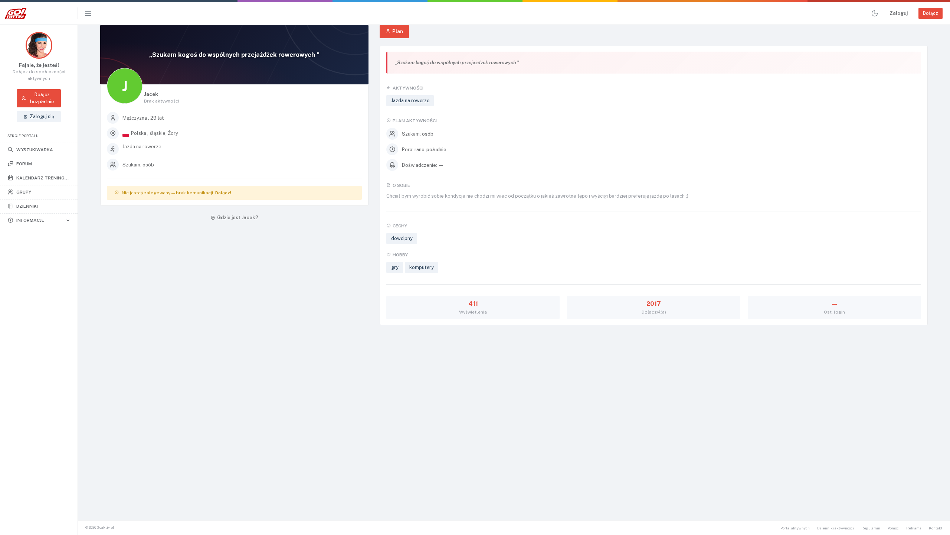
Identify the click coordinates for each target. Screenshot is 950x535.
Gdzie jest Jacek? (237, 217)
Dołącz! (223, 192)
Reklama (913, 528)
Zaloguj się (42, 116)
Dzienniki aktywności (835, 528)
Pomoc (893, 528)
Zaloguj (899, 13)
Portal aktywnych (795, 528)
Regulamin (870, 528)
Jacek (151, 94)
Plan (397, 31)
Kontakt (936, 528)
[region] (39, 280)
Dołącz (930, 13)
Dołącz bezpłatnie (42, 98)
